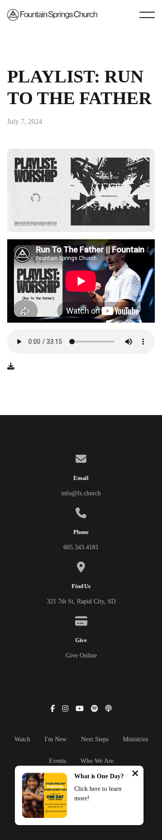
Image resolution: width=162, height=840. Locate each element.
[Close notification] (135, 774)
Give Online (81, 655)
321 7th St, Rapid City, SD (81, 601)
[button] (147, 15)
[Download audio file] (10, 366)
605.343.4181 (81, 547)
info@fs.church (81, 493)
